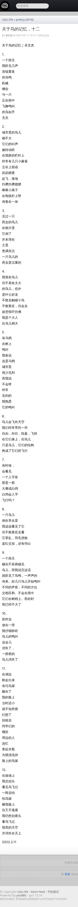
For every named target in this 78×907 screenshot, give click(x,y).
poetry (20, 19)
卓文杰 (9, 35)
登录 (67, 874)
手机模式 (53, 892)
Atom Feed (38, 892)
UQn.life (7, 19)
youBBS (21, 895)
